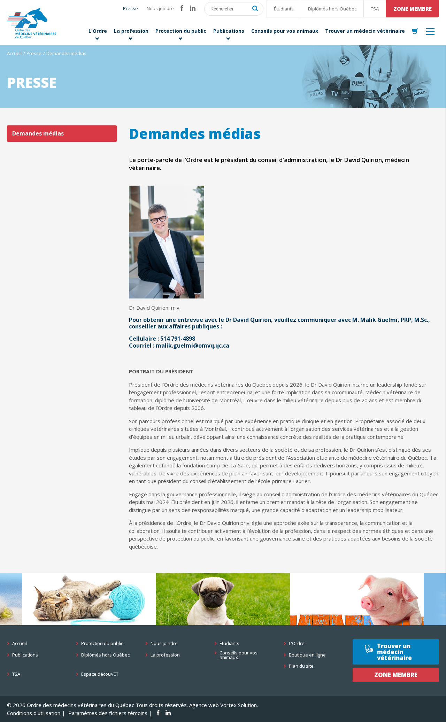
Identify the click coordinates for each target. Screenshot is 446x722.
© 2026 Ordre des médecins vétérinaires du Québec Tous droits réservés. (97, 704)
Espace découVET (99, 674)
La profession (165, 655)
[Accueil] (31, 23)
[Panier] (415, 31)
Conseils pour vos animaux (238, 655)
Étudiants (284, 9)
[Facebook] (182, 8)
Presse (130, 8)
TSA (375, 9)
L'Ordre (297, 643)
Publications (25, 655)
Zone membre (412, 8)
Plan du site (301, 666)
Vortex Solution (238, 704)
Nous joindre (160, 8)
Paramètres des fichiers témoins (107, 712)
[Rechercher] (255, 9)
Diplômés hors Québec (332, 9)
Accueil (14, 53)
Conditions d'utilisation (33, 712)
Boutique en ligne (307, 655)
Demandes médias (38, 133)
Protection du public (102, 643)
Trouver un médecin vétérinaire (394, 652)
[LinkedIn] (192, 8)
